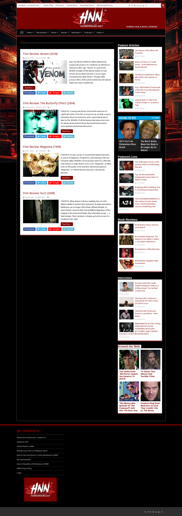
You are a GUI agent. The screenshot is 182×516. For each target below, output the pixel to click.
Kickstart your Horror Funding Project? (32, 451)
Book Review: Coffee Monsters (147, 249)
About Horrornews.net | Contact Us (31, 437)
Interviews (75, 32)
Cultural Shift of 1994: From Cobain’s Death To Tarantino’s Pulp (147, 102)
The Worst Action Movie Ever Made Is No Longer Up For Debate (149, 145)
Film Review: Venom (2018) (40, 54)
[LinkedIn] (140, 5)
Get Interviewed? (24, 459)
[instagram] (146, 5)
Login (19, 473)
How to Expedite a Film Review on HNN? (33, 464)
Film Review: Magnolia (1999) (42, 146)
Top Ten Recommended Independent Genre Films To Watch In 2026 (146, 177)
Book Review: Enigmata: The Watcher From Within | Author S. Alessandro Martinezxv (147, 239)
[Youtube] (143, 5)
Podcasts (88, 32)
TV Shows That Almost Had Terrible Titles (148, 373)
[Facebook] (132, 5)
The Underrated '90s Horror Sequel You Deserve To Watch (128, 375)
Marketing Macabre (105, 5)
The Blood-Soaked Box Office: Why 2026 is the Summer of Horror (147, 77)
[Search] (163, 5)
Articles (64, 32)
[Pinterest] (137, 5)
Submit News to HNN (25, 446)
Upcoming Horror (87, 5)
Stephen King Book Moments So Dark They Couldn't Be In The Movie (150, 407)
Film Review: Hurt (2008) (39, 193)
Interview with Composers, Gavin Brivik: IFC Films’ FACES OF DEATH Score (146, 300)
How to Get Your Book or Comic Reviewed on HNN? (37, 455)
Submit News (72, 5)
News (29, 32)
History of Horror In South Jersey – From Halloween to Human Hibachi (146, 64)
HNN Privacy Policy (24, 468)
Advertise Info (22, 442)
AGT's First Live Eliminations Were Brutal (127, 144)
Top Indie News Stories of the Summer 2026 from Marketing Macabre (147, 164)
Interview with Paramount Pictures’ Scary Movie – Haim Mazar (146, 313)
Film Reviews (41, 32)
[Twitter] (135, 5)
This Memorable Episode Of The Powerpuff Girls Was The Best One (128, 407)
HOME (22, 32)
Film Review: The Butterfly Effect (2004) (49, 103)
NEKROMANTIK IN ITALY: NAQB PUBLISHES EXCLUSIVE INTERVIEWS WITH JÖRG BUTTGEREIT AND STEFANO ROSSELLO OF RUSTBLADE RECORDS (140, 329)
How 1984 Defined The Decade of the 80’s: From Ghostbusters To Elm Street (147, 90)
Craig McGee (29, 197)
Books (53, 32)
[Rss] (130, 5)
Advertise (60, 5)
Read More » (29, 88)
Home (22, 41)
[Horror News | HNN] (91, 18)
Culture (99, 32)
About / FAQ (48, 5)
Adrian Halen (29, 58)
